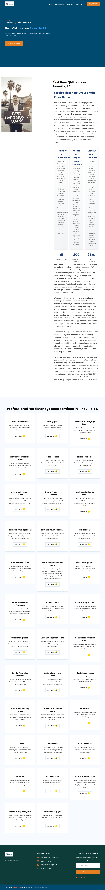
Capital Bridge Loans (84, 602)
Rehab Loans (85, 530)
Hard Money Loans (20, 421)
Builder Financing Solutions (20, 674)
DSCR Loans (20, 776)
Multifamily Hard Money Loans (52, 563)
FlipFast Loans (52, 602)
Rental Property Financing (52, 493)
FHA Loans (85, 708)
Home (50, 4)
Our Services (59, 4)
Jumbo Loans (52, 744)
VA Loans (20, 744)
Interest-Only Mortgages (20, 811)
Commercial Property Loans (85, 639)
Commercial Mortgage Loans (20, 458)
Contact (79, 4)
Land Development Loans (52, 638)
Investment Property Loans (20, 493)
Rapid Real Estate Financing (20, 603)
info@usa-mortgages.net (49, 865)
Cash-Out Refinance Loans (84, 493)
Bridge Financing (85, 457)
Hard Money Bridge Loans (20, 530)
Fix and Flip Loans (52, 457)
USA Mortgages (17, 887)
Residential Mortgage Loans (85, 422)
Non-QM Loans (85, 744)
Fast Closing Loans (84, 562)
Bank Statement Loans (85, 776)
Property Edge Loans (20, 638)
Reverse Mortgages (52, 811)
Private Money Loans (84, 673)
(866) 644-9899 (93, 4)
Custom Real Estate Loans (52, 674)
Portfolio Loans (52, 776)
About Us (70, 4)
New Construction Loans (52, 530)
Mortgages (52, 421)
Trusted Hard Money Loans (20, 709)
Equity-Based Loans (20, 562)
